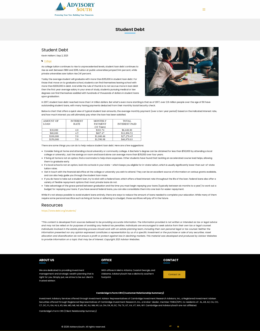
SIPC (179, 302)
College (48, 61)
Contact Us (174, 274)
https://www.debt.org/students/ (58, 210)
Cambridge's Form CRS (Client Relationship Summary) (68, 311)
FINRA (173, 302)
